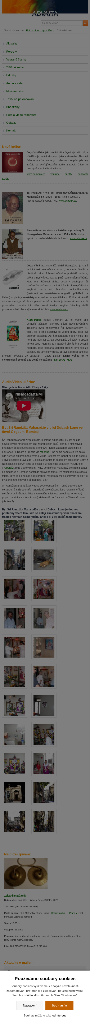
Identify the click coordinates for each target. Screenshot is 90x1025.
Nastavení (29, 1005)
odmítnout (59, 1015)
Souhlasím (59, 1005)
